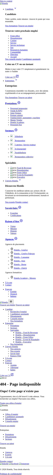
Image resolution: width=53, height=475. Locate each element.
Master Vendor (16, 120)
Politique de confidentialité (11, 474)
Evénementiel (20, 149)
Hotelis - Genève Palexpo (24, 253)
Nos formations (11, 26)
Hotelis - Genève (21, 250)
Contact (8, 285)
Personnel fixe (16, 125)
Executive (21, 177)
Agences (11, 239)
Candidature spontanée (31, 59)
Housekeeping (16, 38)
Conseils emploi (16, 319)
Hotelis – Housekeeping (25, 335)
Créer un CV (12, 77)
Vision (13, 226)
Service (13, 43)
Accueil (13, 57)
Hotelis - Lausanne (21, 257)
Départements (15, 316)
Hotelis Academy (17, 122)
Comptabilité (15, 52)
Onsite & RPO (16, 111)
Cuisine (13, 40)
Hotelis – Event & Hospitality (27, 339)
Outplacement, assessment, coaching (25, 118)
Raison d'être (14, 221)
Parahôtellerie (20, 153)
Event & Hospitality (25, 175)
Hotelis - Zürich (20, 268)
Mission (13, 229)
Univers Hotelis (13, 181)
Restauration (20, 141)
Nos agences (15, 349)
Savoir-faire (13, 208)
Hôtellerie (19, 136)
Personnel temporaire (18, 108)
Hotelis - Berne (20, 264)
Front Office (22, 172)
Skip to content (6, 1)
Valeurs (13, 233)
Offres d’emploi (11, 414)
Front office (15, 36)
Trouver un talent (25, 97)
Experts (8, 455)
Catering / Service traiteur (25, 145)
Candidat (8, 309)
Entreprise (9, 323)
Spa (11, 47)
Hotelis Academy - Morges (25, 278)
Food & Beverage (24, 168)
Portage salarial (16, 115)
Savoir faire (15, 353)
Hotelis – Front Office (24, 337)
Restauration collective (24, 157)
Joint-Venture (16, 113)
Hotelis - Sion (19, 261)
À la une (8, 282)
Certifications (15, 215)
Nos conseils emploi (13, 59)
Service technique (17, 45)
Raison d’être (15, 356)
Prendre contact (21, 202)
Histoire (13, 231)
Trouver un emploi (25, 26)
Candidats (11, 9)
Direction (14, 54)
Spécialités (14, 330)
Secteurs (11, 130)
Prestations (12, 103)
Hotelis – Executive (23, 342)
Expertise (14, 213)
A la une (8, 457)
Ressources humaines (19, 50)
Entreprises (11, 81)
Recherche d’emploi (18, 312)
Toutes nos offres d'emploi (10, 403)
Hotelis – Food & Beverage (26, 332)
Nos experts (10, 202)
